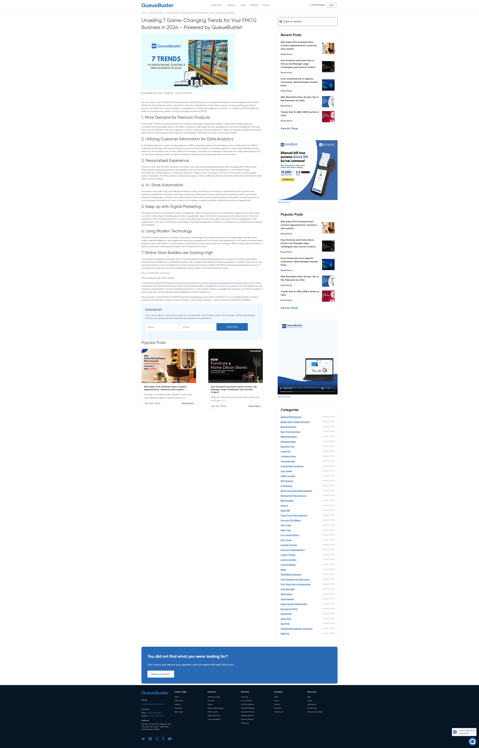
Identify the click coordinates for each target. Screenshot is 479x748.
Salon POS (286, 619)
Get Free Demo (284, 202)
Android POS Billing (247, 708)
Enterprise (254, 5)
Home (143, 13)
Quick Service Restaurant (294, 604)
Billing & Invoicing (214, 697)
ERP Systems (287, 501)
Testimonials (278, 712)
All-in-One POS (246, 701)
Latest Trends (288, 555)
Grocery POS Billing (290, 521)
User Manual (311, 704)
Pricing (243, 5)
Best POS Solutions (290, 432)
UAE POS (285, 634)
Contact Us (278, 708)
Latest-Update (289, 560)
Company (266, 5)
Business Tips (288, 447)
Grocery (177, 704)
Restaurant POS (289, 609)
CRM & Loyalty (288, 476)
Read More (188, 403)
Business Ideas (288, 442)
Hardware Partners (247, 712)
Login (331, 5)
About (276, 697)
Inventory (211, 701)
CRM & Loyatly (213, 712)
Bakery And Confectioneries (295, 422)
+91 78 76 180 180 (318, 5)
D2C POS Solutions (247, 704)
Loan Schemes (288, 565)
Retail (177, 697)
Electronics (178, 708)
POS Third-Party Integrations (296, 584)
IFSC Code (286, 540)
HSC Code (286, 525)
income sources (289, 545)
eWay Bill (285, 511)
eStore (284, 506)
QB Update (286, 594)
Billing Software (289, 437)
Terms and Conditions (315, 712)
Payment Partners (247, 719)
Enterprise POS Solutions (293, 496)
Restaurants (179, 701)
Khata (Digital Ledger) (216, 708)
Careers (277, 704)
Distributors (245, 723)
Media (309, 701)
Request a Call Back (160, 674)
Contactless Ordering (292, 466)
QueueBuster (196, 297)
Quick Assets (287, 599)
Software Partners (247, 715)
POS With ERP (288, 589)
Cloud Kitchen (288, 461)
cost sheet (286, 471)
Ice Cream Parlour (290, 535)
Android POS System (156, 13)
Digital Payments (214, 715)
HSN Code (286, 530)
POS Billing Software (291, 575)
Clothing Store (288, 457)
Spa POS (285, 624)
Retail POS (286, 614)
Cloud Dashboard (214, 719)
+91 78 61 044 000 (156, 716)
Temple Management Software (296, 629)
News (283, 570)
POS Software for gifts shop (295, 580)
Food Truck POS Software (294, 516)
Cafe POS (286, 452)
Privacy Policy (312, 708)
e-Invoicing (286, 486)
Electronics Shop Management (296, 491)
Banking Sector (289, 427)
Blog (308, 697)
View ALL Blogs (289, 128)
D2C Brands (287, 481)
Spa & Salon (179, 712)
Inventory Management (293, 550)
